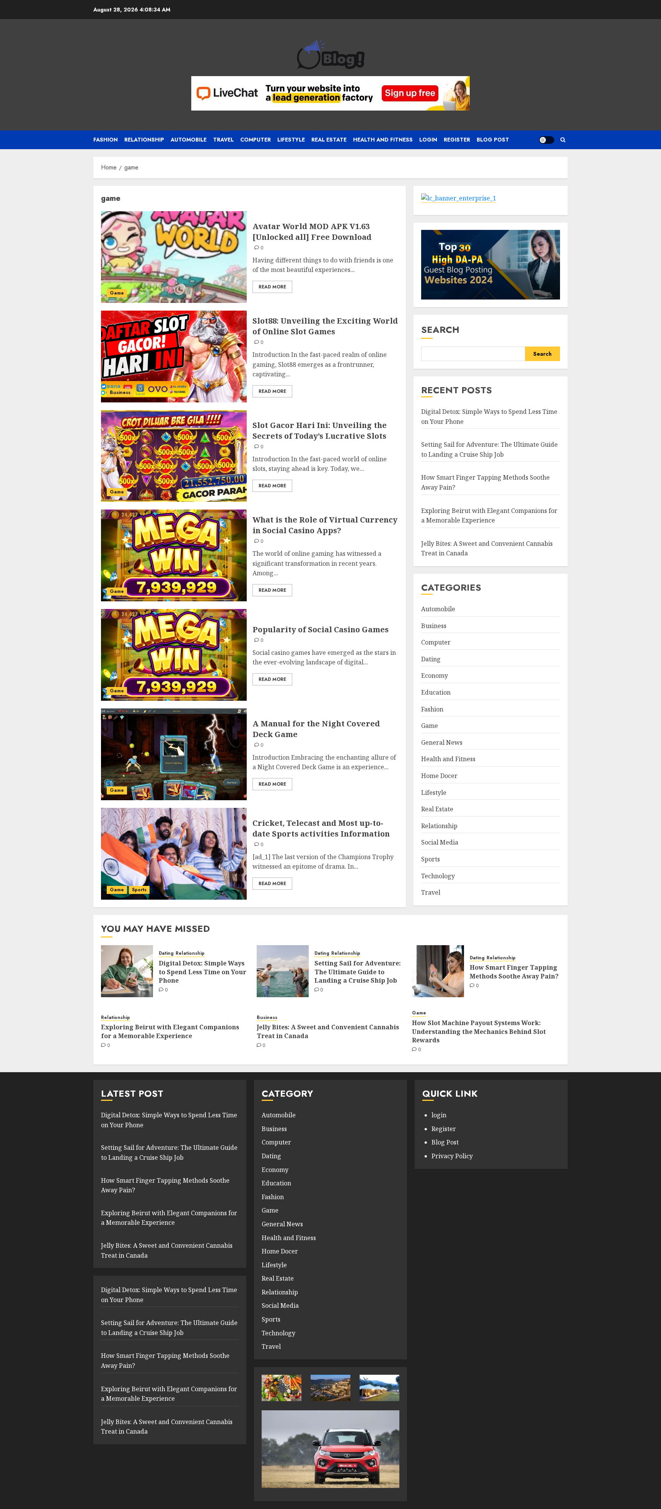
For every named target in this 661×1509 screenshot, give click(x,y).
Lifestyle (291, 139)
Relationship (144, 139)
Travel (223, 139)
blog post (493, 139)
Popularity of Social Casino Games (320, 629)
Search (440, 329)
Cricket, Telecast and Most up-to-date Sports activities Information (321, 828)
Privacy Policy (452, 1156)
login (438, 1115)
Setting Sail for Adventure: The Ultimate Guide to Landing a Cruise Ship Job (489, 449)
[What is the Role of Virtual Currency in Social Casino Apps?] (174, 555)
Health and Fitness (383, 139)
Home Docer (439, 776)
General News (441, 742)
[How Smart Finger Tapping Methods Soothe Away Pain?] (438, 971)
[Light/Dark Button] (546, 140)
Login (428, 139)
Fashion (105, 139)
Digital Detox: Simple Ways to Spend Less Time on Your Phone (202, 972)
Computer (255, 139)
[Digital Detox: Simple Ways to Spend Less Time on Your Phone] (127, 971)
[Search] (563, 140)
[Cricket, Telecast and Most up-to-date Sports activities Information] (174, 854)
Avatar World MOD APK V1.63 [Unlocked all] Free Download (311, 231)
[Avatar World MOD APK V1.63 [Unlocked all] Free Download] (174, 257)
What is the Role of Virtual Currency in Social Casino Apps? (324, 525)
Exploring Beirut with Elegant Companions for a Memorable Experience (170, 1031)
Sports (139, 889)
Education (436, 692)
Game (117, 293)
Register (457, 139)
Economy (434, 675)
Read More (272, 286)
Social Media (439, 842)
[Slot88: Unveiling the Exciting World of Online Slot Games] (174, 356)
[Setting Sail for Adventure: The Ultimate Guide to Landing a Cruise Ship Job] (283, 971)
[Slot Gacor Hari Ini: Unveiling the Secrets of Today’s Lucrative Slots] (174, 456)
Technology (438, 875)
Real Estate (329, 139)
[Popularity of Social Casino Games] (174, 655)
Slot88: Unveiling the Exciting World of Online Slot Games (325, 326)
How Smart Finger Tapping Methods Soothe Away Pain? (514, 971)
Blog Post (445, 1142)
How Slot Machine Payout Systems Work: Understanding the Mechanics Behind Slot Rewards (479, 1031)
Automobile (189, 139)
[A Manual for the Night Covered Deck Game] (174, 754)
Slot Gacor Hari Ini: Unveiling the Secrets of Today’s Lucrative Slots (319, 430)
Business (120, 392)
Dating (431, 659)
